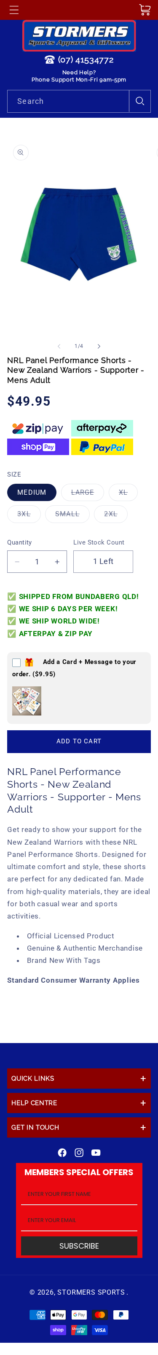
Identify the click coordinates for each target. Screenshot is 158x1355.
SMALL (72, 516)
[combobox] (79, 101)
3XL (28, 516)
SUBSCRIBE (79, 1246)
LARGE (87, 494)
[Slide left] (59, 346)
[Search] (139, 101)
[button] (14, 10)
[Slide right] (99, 346)
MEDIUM (31, 492)
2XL (115, 516)
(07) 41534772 (86, 59)
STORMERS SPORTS (91, 1292)
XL (128, 494)
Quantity (19, 542)
